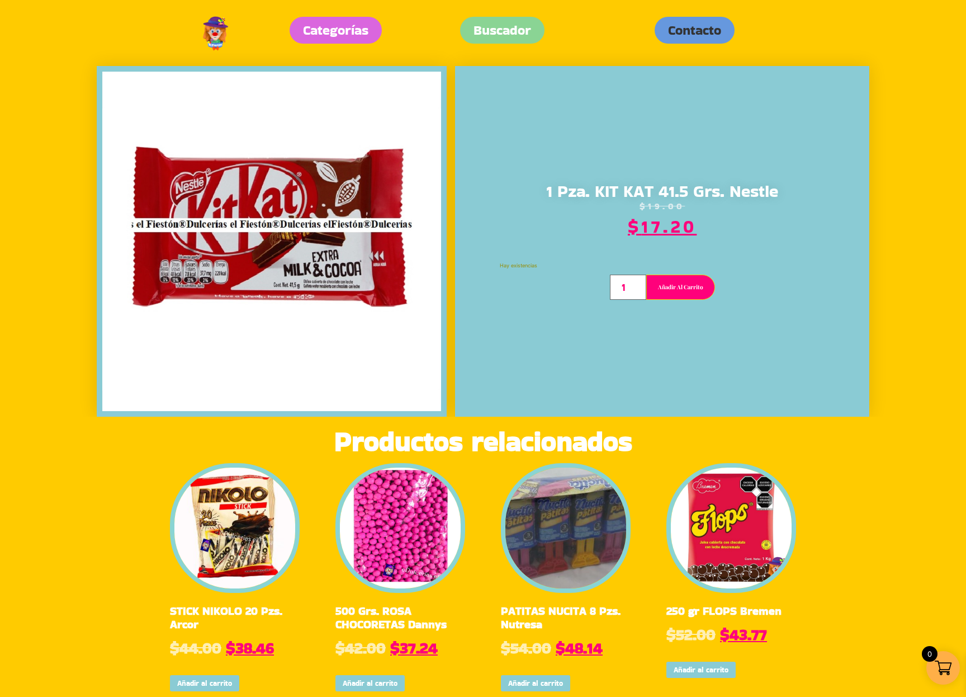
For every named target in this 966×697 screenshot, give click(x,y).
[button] (695, 30)
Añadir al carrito (680, 287)
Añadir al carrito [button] (204, 683)
